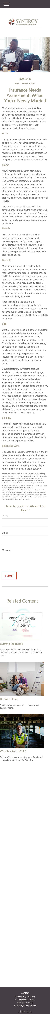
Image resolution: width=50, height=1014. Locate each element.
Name (5, 515)
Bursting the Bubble (11, 644)
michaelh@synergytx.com (25, 1005)
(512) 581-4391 (28, 996)
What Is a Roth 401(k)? (13, 751)
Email (5, 532)
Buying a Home (9, 699)
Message (6, 549)
